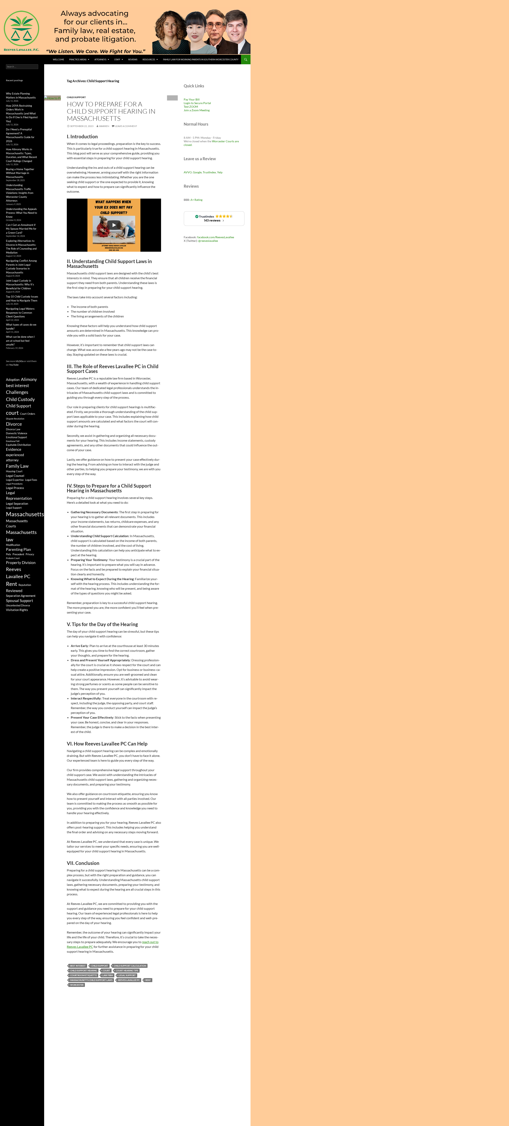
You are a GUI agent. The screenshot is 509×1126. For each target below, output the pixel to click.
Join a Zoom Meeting (197, 110)
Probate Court (13, 558)
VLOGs (19, 361)
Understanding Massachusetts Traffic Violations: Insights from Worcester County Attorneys (19, 192)
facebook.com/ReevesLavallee (215, 237)
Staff (117, 59)
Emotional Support (16, 437)
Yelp (219, 172)
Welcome (58, 59)
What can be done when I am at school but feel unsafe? (20, 340)
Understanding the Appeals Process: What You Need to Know (21, 212)
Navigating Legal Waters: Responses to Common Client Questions (20, 312)
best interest (78, 965)
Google (197, 172)
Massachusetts (25, 513)
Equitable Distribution (18, 444)
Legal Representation (19, 496)
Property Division (21, 562)
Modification (13, 544)
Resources (149, 59)
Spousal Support (19, 600)
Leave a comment (126, 126)
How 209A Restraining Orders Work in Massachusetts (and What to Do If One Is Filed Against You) (22, 113)
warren (104, 126)
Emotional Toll (12, 441)
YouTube (13, 364)
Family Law (17, 466)
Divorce (14, 424)
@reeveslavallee (208, 240)
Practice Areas (77, 59)
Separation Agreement (21, 595)
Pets (8, 554)
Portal (207, 103)
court (106, 970)
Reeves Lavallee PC (129, 980)
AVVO (188, 172)
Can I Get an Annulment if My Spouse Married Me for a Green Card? (21, 228)
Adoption (12, 380)
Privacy (30, 554)
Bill (197, 99)
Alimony (29, 379)
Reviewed (14, 590)
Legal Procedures (14, 483)
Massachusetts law (21, 535)
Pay (186, 99)
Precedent (18, 554)
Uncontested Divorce (18, 605)
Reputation (24, 584)
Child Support (76, 97)
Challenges (17, 392)
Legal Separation (17, 503)
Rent (148, 980)
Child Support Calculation (130, 965)
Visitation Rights (17, 610)
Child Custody (20, 399)
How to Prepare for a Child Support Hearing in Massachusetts (111, 111)
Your (192, 99)
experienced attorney (15, 457)
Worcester (77, 985)
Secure (198, 103)
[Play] (114, 225)
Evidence (13, 449)
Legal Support (127, 975)
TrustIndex (209, 172)
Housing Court (14, 471)
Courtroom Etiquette (83, 975)
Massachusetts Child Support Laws (91, 980)
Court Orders (27, 413)
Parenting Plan (18, 549)
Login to (189, 103)
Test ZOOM (191, 106)
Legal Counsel (15, 475)
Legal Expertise (15, 479)
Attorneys (100, 59)
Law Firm (107, 975)
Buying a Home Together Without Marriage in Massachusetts (20, 173)
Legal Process (15, 488)
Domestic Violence (16, 433)
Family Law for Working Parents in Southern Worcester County (200, 59)
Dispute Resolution (15, 418)
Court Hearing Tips (127, 970)
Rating (196, 199)
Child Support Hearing (83, 970)
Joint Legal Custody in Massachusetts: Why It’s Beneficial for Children (20, 284)
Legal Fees (31, 479)
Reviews (132, 59)
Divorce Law (13, 429)
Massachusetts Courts (17, 523)
